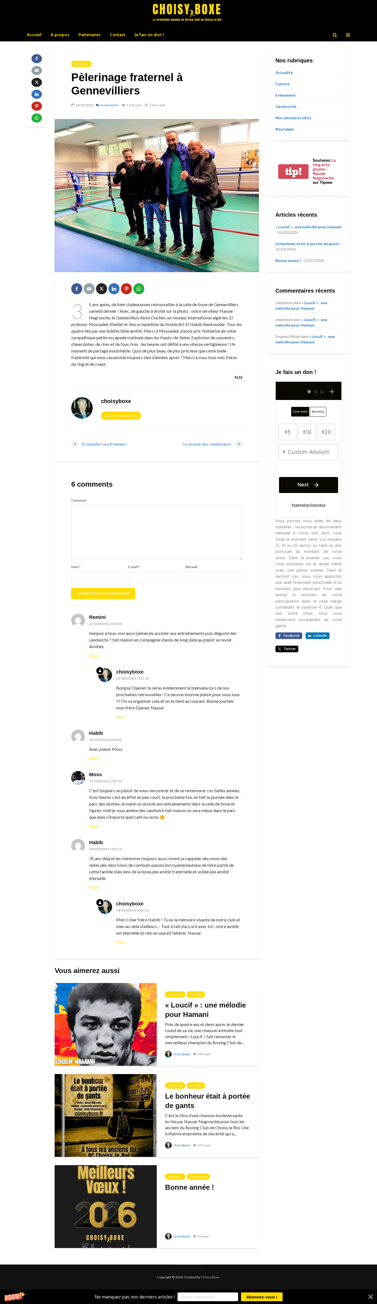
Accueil (34, 34)
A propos (60, 34)
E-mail (134, 567)
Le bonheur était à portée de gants (207, 1101)
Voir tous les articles (121, 416)
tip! (293, 171)
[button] (188, 1297)
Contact (118, 34)
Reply (94, 655)
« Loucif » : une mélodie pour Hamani (205, 1010)
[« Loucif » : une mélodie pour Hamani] (106, 1023)
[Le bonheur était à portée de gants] (106, 1114)
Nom (76, 567)
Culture (196, 994)
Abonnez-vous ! (261, 1297)
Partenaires (89, 34)
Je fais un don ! (149, 34)
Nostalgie (81, 64)
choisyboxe (181, 1054)
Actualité (175, 994)
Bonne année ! (189, 1187)
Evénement (198, 1176)
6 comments (109, 105)
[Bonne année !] (106, 1205)
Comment (78, 500)
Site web (191, 567)
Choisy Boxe (210, 1277)
